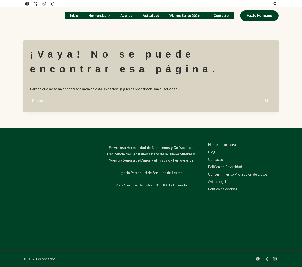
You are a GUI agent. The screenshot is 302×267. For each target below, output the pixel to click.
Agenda (126, 15)
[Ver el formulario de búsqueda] (275, 3)
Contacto (221, 15)
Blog (211, 152)
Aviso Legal (217, 181)
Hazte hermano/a (222, 144)
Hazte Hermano (259, 16)
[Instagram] (44, 3)
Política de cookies (222, 189)
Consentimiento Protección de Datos (237, 174)
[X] (35, 3)
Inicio (74, 15)
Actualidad (151, 15)
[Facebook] (27, 3)
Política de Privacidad (225, 166)
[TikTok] (52, 3)
